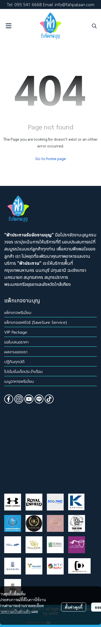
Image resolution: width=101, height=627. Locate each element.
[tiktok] (49, 399)
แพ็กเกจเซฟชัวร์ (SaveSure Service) (35, 322)
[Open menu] (8, 25)
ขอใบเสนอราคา (16, 342)
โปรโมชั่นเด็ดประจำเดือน (23, 372)
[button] (94, 26)
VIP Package (15, 332)
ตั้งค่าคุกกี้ (73, 607)
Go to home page (50, 158)
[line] (39, 399)
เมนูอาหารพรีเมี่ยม (19, 381)
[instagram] (18, 399)
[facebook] (8, 399)
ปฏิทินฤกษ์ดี (14, 362)
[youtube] (28, 399)
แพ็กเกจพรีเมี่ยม (17, 313)
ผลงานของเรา (15, 352)
